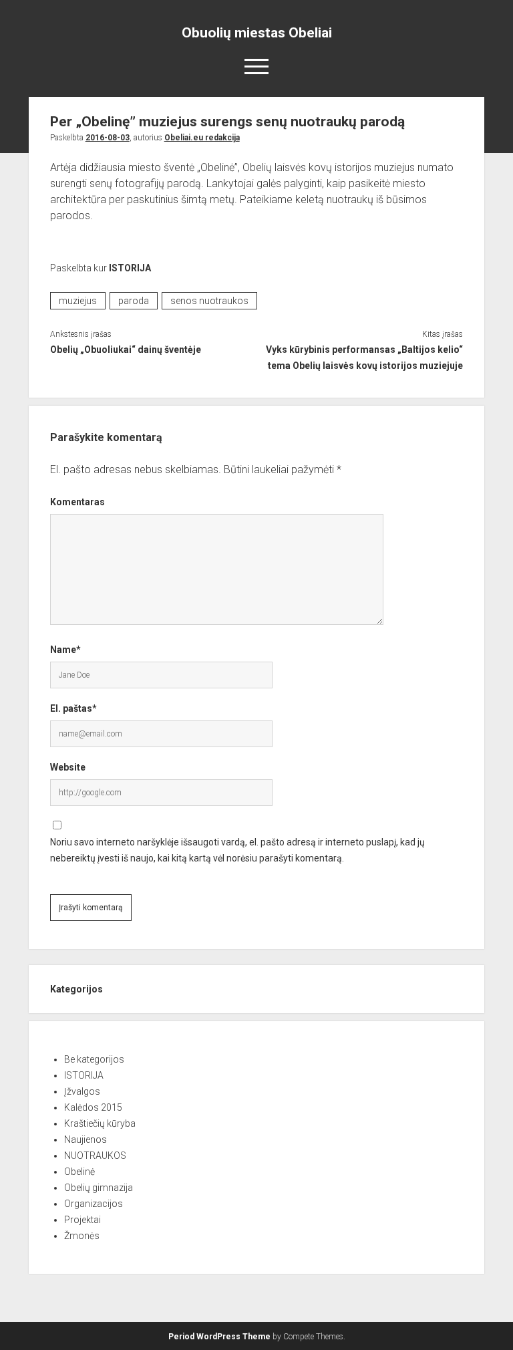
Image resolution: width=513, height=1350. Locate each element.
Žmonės (82, 1235)
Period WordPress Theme (219, 1336)
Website (68, 767)
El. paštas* (73, 708)
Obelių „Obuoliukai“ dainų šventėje (125, 349)
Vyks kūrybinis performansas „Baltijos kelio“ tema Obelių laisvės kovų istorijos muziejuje (364, 357)
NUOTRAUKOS (95, 1155)
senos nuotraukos (209, 300)
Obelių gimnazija (98, 1187)
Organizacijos (93, 1203)
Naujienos (85, 1139)
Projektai (82, 1219)
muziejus (78, 300)
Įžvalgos (82, 1091)
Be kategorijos (94, 1059)
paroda (133, 300)
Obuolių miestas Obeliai (257, 33)
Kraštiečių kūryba (100, 1123)
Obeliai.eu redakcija (202, 137)
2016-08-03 (108, 137)
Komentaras (77, 502)
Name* (65, 649)
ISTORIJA (130, 268)
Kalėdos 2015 (93, 1107)
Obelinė (79, 1171)
